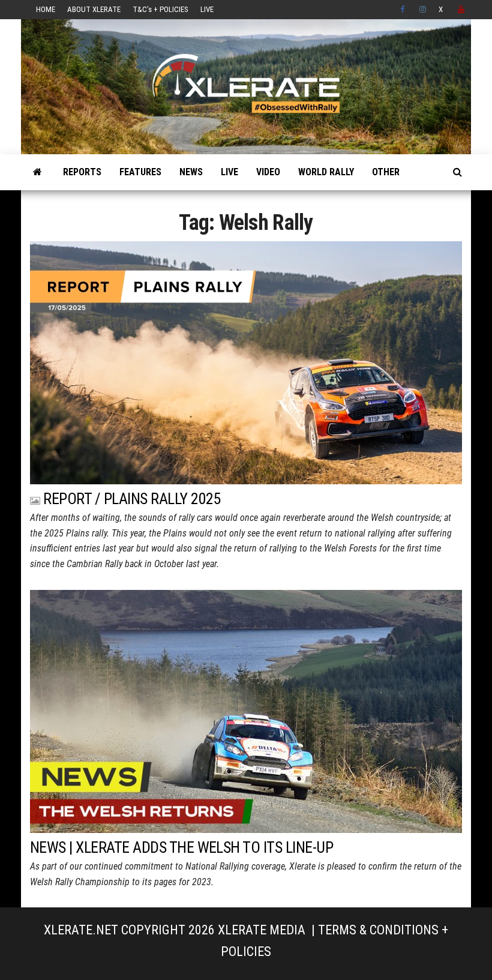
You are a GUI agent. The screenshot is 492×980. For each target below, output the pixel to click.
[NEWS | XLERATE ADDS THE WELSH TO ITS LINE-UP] (246, 710)
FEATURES (140, 172)
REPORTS (82, 172)
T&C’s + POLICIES (160, 9)
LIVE (207, 9)
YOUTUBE (461, 9)
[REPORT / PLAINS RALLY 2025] (246, 361)
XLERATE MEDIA (261, 929)
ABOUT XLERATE (94, 9)
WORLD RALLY (326, 172)
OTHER (386, 172)
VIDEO (268, 172)
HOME (45, 9)
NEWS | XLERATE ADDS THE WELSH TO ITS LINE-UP (181, 847)
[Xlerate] (37, 172)
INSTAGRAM (423, 9)
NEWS (191, 172)
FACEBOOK (403, 9)
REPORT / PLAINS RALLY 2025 (131, 499)
